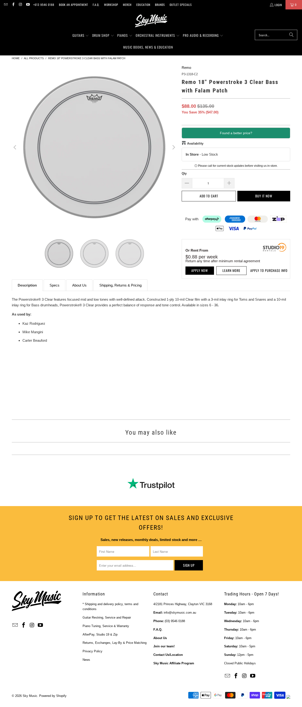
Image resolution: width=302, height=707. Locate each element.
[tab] (27, 285)
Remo (186, 68)
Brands (160, 5)
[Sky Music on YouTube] (28, 5)
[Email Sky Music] (6, 5)
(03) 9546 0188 (175, 621)
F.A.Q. (96, 5)
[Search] (291, 35)
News (86, 659)
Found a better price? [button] (236, 133)
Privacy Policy (92, 651)
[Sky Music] (151, 21)
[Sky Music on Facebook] (13, 5)
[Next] (173, 147)
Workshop (111, 5)
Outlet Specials (181, 5)
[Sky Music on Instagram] (20, 5)
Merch (127, 5)
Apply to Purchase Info (269, 270)
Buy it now (263, 195)
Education (143, 5)
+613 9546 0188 (43, 5)
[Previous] (15, 147)
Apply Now (199, 270)
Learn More (231, 270)
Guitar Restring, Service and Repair (107, 617)
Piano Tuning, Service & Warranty (106, 626)
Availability (195, 143)
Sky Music (30, 696)
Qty (184, 173)
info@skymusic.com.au (180, 612)
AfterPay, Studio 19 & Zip (100, 634)
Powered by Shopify (53, 696)
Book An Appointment (73, 5)
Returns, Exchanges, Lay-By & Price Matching (115, 643)
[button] (80, 36)
